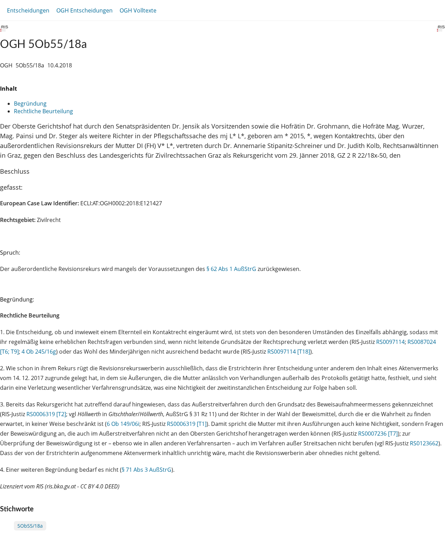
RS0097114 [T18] (288, 351)
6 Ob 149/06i (123, 424)
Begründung (30, 103)
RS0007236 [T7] (378, 433)
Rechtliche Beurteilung (43, 111)
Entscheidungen (28, 10)
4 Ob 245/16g (39, 351)
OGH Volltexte (138, 10)
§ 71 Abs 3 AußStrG (146, 469)
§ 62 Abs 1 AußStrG (231, 269)
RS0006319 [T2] (46, 414)
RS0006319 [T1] (187, 424)
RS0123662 (424, 443)
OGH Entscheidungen (84, 10)
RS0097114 (390, 342)
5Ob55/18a (30, 525)
